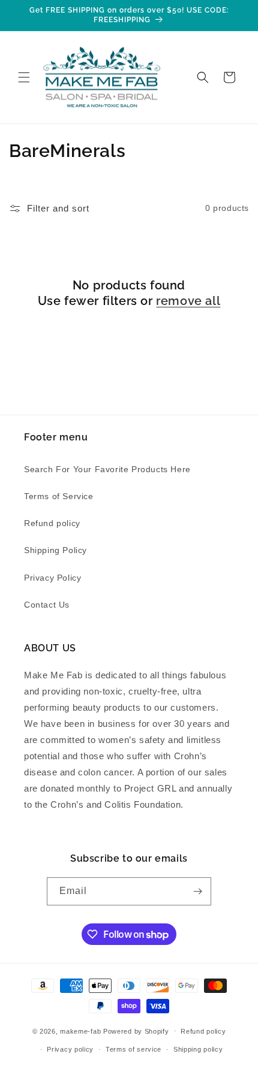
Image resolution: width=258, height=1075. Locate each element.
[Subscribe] (197, 891)
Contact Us (47, 604)
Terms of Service (59, 496)
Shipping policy (198, 1049)
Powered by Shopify (136, 1030)
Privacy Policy (52, 577)
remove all (188, 301)
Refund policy (52, 523)
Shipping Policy (55, 550)
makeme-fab (80, 1030)
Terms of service (133, 1049)
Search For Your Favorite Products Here (107, 469)
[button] (24, 77)
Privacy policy (70, 1049)
